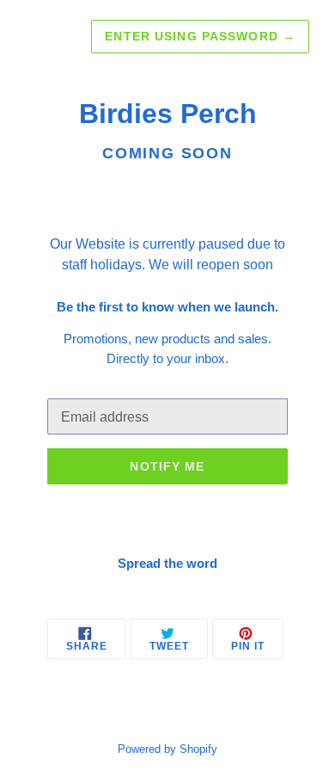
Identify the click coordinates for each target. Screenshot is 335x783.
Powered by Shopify (167, 749)
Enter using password (200, 36)
